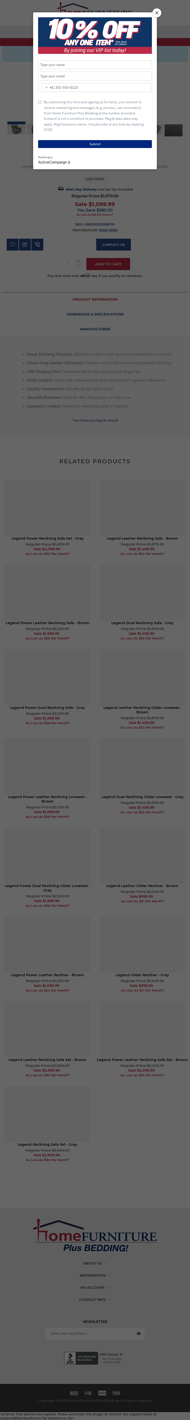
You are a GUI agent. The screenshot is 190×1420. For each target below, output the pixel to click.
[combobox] (46, 87)
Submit (95, 144)
